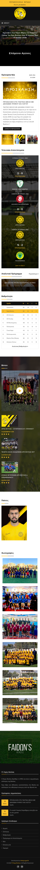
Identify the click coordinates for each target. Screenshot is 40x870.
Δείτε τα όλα (19, 266)
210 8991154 (22, 5)
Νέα (4, 841)
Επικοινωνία (7, 845)
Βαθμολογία (7, 835)
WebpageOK (24, 861)
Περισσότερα (33, 274)
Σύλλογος (6, 832)
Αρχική (5, 828)
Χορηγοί (28, 2)
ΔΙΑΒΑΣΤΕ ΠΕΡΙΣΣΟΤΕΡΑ (12, 129)
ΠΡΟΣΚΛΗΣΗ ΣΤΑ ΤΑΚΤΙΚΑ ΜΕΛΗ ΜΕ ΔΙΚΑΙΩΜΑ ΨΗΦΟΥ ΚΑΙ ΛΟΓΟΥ (18, 103)
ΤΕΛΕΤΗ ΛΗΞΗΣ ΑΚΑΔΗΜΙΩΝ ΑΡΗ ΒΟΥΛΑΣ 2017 (18, 452)
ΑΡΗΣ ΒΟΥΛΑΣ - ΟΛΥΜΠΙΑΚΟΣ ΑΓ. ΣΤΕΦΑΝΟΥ (17, 429)
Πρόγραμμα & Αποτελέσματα (12, 838)
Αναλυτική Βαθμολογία (19, 346)
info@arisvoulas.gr (17, 2)
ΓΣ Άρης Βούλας (16, 863)
